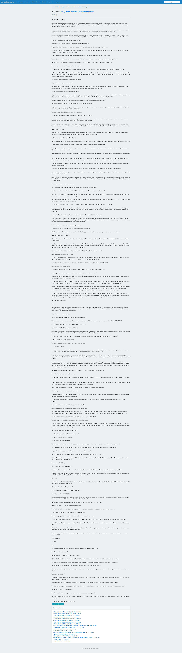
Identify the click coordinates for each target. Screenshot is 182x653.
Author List (57, 2)
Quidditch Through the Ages (60, 634)
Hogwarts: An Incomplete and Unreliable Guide (65, 627)
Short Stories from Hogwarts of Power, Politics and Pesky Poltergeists (69, 632)
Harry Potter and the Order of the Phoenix (74, 7)
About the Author (58, 641)
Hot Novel (34, 2)
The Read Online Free (7, 2)
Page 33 (87, 7)
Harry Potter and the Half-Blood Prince (63, 620)
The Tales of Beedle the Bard (60, 629)
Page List (54, 14)
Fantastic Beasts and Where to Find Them (63, 623)
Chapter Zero (57, 639)
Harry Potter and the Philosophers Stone (63, 611)
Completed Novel (42, 2)
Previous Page (55, 604)
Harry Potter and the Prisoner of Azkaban (63, 622)
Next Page (61, 604)
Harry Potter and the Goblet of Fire (62, 617)
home (54, 7)
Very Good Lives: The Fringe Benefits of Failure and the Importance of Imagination (73, 637)
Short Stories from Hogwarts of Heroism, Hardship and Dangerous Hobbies (71, 625)
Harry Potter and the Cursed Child (61, 635)
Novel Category (19, 2)
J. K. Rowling (60, 7)
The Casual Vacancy (58, 630)
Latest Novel (28, 2)
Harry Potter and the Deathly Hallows (62, 615)
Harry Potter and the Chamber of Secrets (63, 613)
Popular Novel (50, 2)
